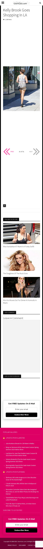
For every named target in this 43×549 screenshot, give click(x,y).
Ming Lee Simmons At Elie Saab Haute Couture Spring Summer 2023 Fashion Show (22, 448)
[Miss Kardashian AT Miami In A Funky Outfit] (21, 233)
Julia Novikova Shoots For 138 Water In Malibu (20, 443)
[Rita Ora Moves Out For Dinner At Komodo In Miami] (21, 287)
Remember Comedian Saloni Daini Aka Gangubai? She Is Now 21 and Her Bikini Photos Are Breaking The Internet (22, 492)
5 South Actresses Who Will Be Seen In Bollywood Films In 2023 (21, 485)
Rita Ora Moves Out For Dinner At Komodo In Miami (20, 301)
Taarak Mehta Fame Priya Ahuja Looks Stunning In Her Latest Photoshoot (22, 499)
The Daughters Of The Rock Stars (15, 273)
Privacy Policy (12, 545)
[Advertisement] (21, 45)
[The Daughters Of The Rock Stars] (21, 260)
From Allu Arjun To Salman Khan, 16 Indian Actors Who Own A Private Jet (21, 505)
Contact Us (31, 545)
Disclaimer (22, 545)
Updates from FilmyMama (15, 472)
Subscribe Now (21, 415)
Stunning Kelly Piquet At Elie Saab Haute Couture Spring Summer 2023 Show (21, 466)
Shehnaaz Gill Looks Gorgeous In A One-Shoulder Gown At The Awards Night (21, 479)
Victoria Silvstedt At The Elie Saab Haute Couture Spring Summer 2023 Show (21, 460)
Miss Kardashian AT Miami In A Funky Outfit (18, 246)
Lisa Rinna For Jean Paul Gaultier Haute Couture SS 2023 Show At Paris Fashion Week (21, 454)
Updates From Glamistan (15, 438)
